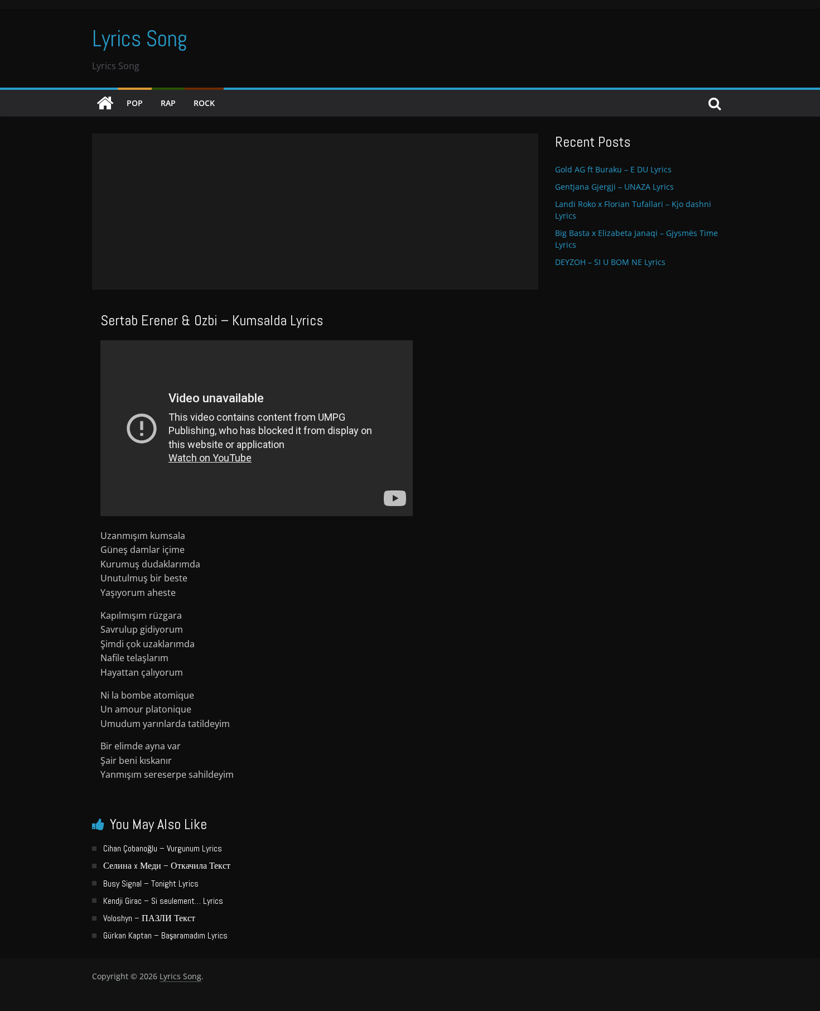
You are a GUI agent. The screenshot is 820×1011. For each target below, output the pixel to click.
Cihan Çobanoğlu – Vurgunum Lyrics (162, 848)
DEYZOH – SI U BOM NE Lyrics (610, 262)
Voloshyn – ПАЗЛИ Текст (149, 918)
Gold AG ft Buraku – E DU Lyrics (613, 169)
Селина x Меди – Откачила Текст (166, 866)
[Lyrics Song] (105, 103)
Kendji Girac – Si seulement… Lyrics (163, 901)
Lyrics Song (139, 39)
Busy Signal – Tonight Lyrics (151, 883)
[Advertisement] (315, 211)
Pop (135, 103)
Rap (168, 103)
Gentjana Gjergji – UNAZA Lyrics (614, 186)
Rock (204, 103)
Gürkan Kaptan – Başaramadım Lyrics (165, 935)
